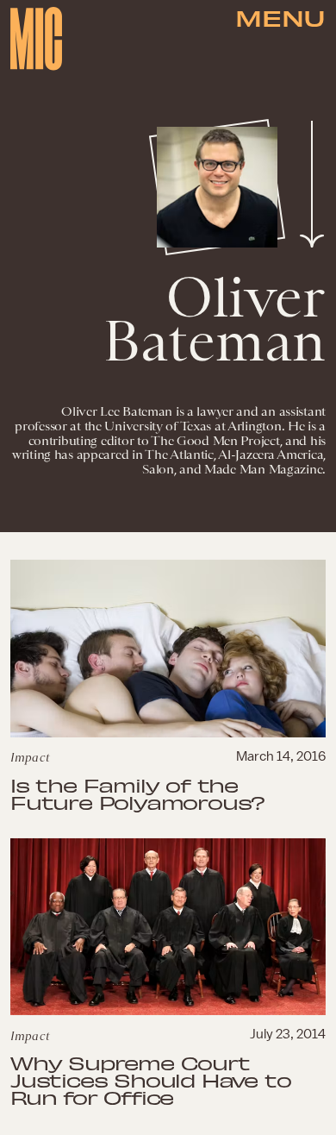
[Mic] (36, 39)
